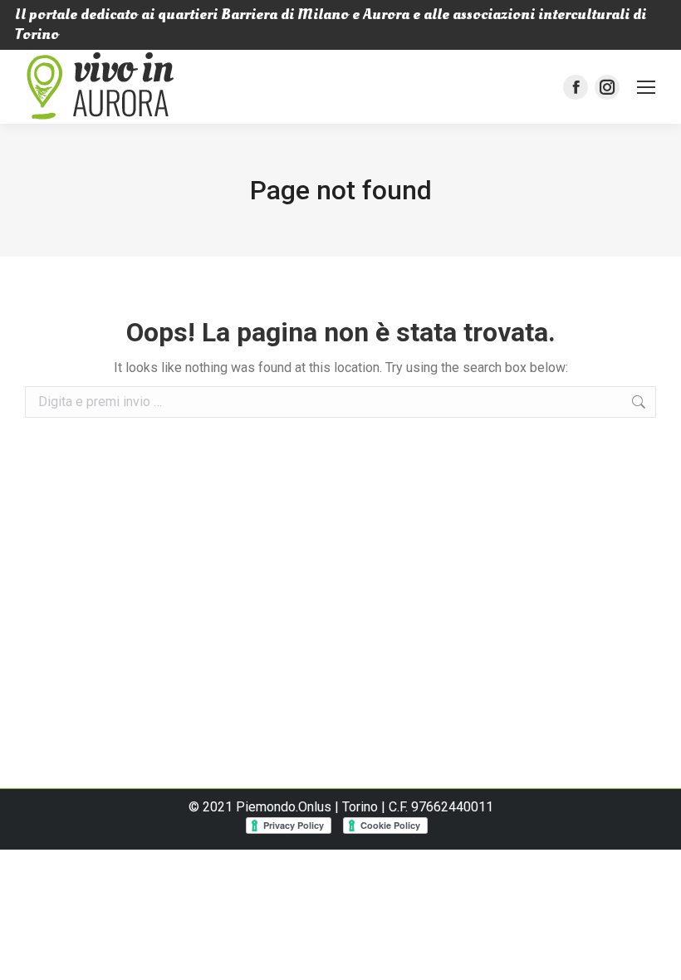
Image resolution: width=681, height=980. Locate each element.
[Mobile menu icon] (646, 87)
